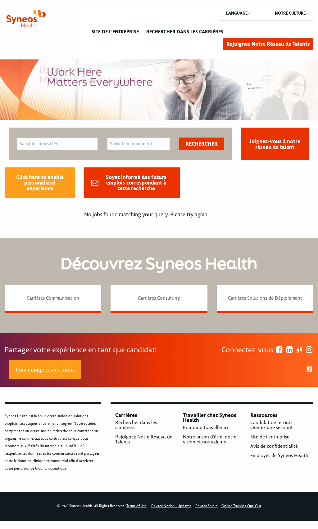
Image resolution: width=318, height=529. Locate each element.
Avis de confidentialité (274, 446)
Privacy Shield (206, 506)
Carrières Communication (53, 298)
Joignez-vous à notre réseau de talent (274, 144)
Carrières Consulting (159, 298)
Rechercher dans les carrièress (136, 425)
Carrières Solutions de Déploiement (265, 298)
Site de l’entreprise (115, 32)
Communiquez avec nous (45, 369)
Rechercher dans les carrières (184, 32)
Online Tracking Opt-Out (241, 506)
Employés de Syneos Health (279, 455)
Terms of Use (136, 506)
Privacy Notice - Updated (171, 506)
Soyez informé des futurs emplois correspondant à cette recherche (136, 183)
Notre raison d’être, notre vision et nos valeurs (209, 439)
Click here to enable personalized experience (40, 183)
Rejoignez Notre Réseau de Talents (268, 43)
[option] (159, 89)
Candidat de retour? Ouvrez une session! (271, 425)
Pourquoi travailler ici (205, 427)
